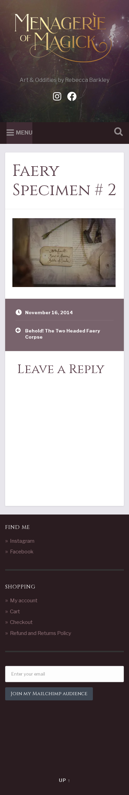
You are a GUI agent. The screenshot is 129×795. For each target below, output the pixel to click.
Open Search (116, 132)
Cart (15, 611)
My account (23, 600)
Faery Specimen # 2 (64, 180)
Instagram (22, 541)
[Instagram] (57, 95)
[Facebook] (71, 95)
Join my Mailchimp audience (49, 693)
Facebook (21, 551)
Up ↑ (65, 780)
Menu (24, 132)
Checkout (21, 622)
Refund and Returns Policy (40, 633)
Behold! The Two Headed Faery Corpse (62, 334)
